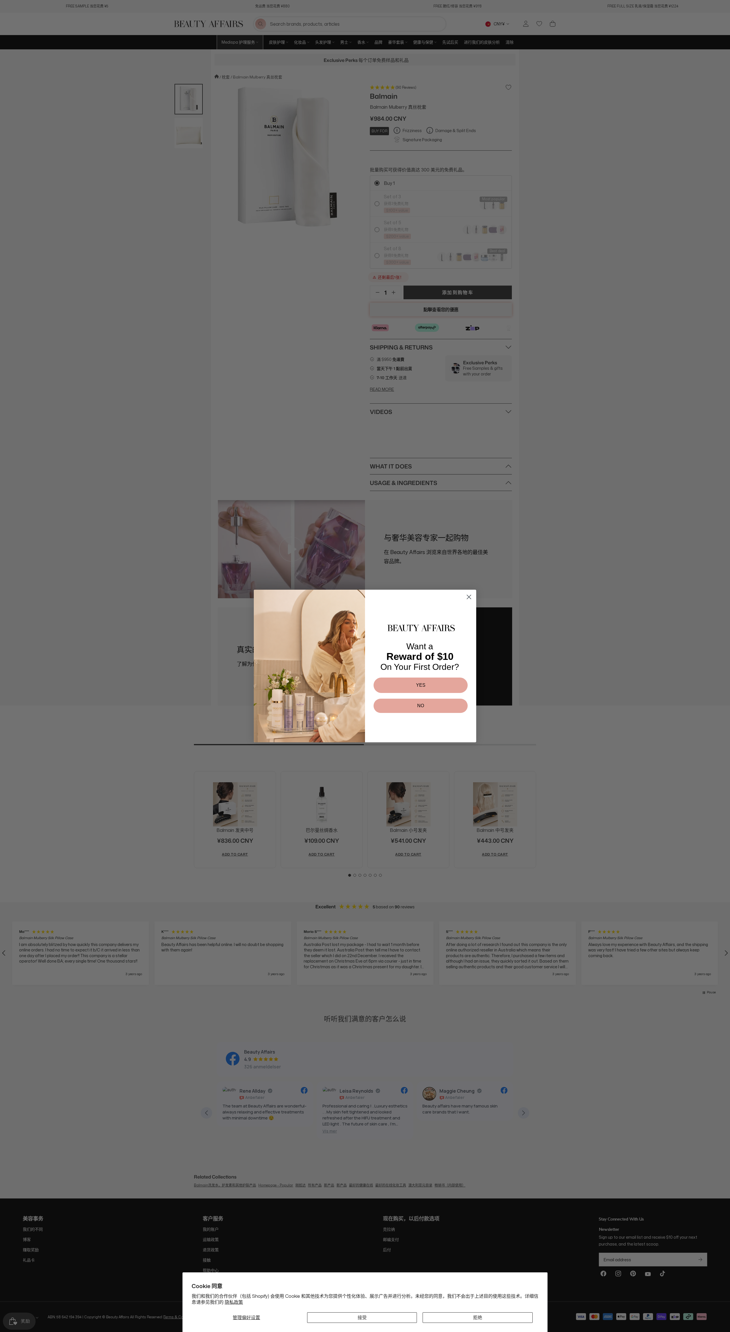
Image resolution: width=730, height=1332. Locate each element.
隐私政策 (234, 1302)
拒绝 (477, 1317)
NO (420, 705)
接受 (362, 1317)
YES (420, 685)
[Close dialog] (469, 597)
